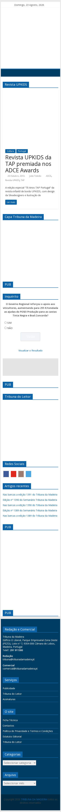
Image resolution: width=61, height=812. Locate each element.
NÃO (10, 328)
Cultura (10, 151)
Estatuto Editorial (12, 736)
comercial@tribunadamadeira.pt (20, 668)
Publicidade (9, 688)
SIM (9, 322)
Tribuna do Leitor (12, 693)
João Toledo (35, 176)
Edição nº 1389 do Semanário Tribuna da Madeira (30, 510)
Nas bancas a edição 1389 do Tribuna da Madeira (30, 515)
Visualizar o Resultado (30, 350)
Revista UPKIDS (12, 180)
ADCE (48, 176)
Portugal (22, 151)
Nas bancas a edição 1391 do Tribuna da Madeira (30, 494)
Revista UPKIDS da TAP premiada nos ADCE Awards (28, 164)
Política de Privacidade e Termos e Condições (28, 731)
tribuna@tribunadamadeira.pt (19, 659)
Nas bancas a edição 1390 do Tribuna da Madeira (30, 505)
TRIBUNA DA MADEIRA (34, 799)
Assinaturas (9, 699)
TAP (23, 180)
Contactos (8, 725)
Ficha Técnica (10, 720)
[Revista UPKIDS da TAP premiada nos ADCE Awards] (30, 92)
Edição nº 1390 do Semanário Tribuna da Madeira (30, 499)
